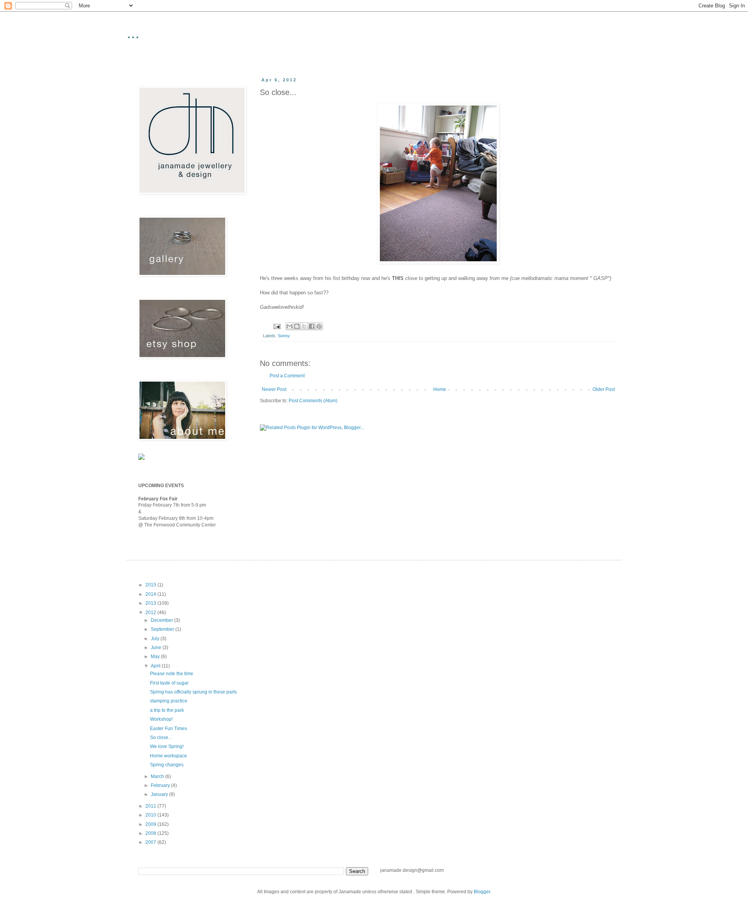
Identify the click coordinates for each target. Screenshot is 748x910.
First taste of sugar (169, 683)
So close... (161, 737)
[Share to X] (304, 326)
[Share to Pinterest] (319, 326)
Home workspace (168, 756)
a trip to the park (167, 710)
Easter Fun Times (168, 728)
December (162, 620)
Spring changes (166, 764)
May (156, 656)
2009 (151, 824)
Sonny (284, 335)
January (160, 794)
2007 (151, 842)
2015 (151, 585)
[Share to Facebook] (312, 326)
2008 (151, 833)
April (156, 666)
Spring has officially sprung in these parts (193, 692)
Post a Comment (287, 375)
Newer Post (274, 389)
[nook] (141, 458)
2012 (151, 612)
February (161, 785)
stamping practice (168, 701)
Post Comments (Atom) (313, 400)
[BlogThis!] (297, 326)
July (156, 638)
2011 (151, 806)
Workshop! (161, 719)
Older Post (604, 389)
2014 (151, 594)
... (133, 32)
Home (439, 389)
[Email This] (289, 326)
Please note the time (171, 673)
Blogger (482, 891)
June (156, 647)
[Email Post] (277, 326)
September (163, 629)
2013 (151, 603)
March (158, 776)
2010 (151, 815)
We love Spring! (166, 746)
